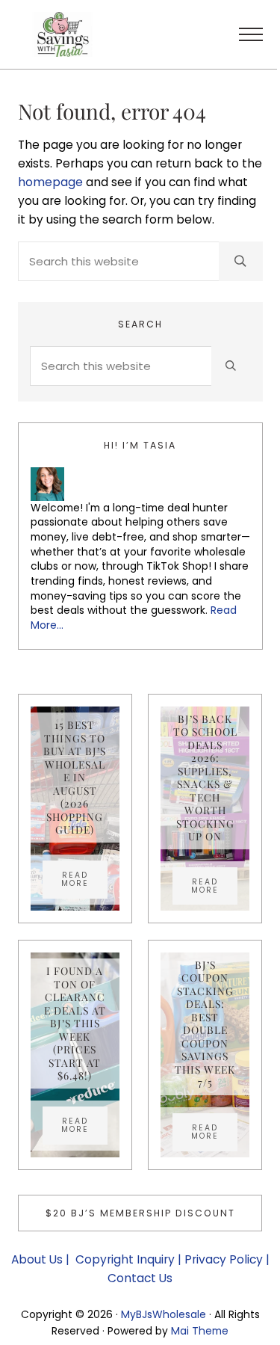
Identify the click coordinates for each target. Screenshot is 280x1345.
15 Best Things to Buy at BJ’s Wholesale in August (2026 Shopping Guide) (74, 777)
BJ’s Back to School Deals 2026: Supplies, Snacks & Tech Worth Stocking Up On (205, 777)
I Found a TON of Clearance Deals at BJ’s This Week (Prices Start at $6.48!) (75, 1023)
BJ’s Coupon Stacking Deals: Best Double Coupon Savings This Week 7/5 (205, 1023)
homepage (50, 182)
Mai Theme (199, 1330)
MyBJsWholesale (163, 1314)
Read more (84, 879)
